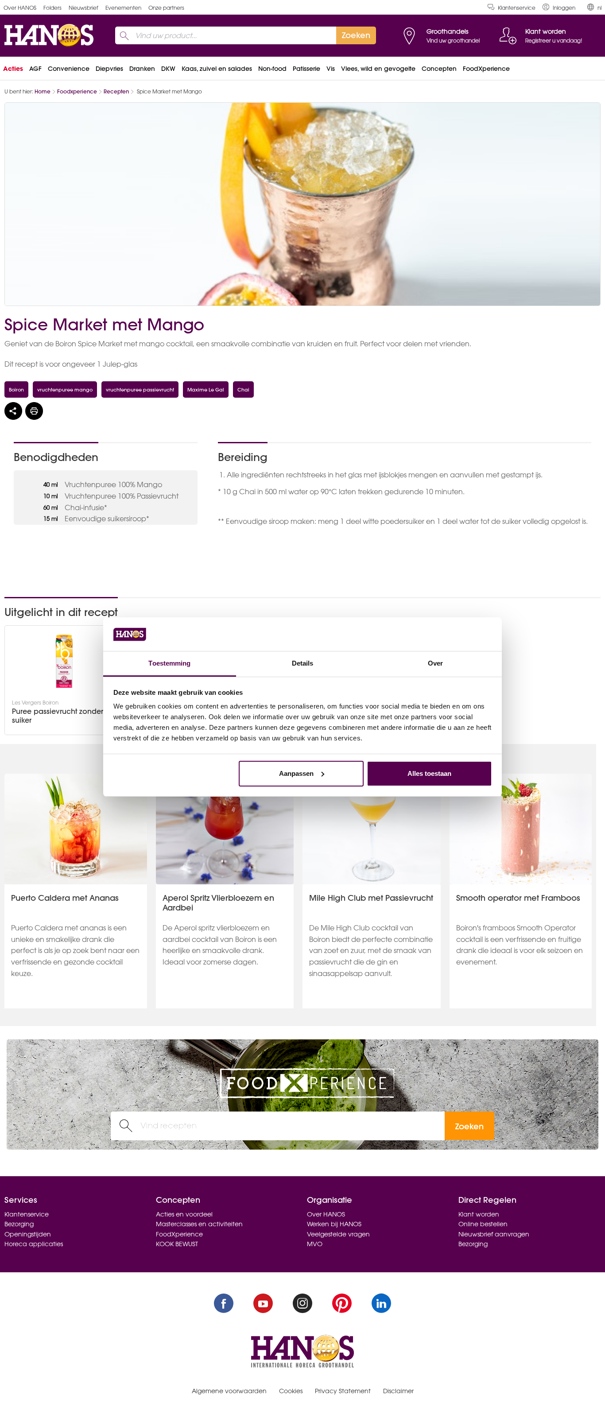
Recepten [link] (116, 91)
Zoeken (469, 1126)
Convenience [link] (68, 68)
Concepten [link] (439, 68)
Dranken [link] (142, 68)
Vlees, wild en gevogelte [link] (378, 68)
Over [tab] (435, 663)
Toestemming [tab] (169, 663)
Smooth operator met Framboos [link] (518, 897)
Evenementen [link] (123, 8)
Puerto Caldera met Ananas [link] (65, 897)
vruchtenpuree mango (65, 389)
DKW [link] (168, 68)
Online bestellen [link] (483, 1224)
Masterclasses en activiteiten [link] (199, 1224)
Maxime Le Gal (205, 389)
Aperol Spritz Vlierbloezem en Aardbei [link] (218, 902)
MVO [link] (314, 1244)
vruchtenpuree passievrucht (140, 389)
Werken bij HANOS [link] (334, 1224)
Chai (243, 389)
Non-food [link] (272, 68)
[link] (559, 7)
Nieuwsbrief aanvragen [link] (493, 1234)
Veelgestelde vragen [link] (338, 1234)
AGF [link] (35, 68)
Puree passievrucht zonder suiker (57, 715)
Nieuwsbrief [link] (83, 8)
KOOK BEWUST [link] (177, 1244)
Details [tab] (303, 663)
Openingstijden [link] (27, 1234)
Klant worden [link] (478, 1214)
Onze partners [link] (166, 8)
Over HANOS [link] (20, 8)
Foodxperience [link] (77, 91)
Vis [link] (330, 68)
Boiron (16, 389)
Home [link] (42, 91)
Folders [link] (52, 8)
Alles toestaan (429, 773)
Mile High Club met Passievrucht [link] (371, 897)
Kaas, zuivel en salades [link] (217, 68)
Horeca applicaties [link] (33, 1244)
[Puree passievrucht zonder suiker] (64, 661)
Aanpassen (296, 773)
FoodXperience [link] (486, 68)
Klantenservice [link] (516, 8)
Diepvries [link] (109, 68)
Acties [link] (13, 68)
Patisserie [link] (306, 68)
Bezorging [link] (19, 1224)
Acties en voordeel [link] (184, 1214)
